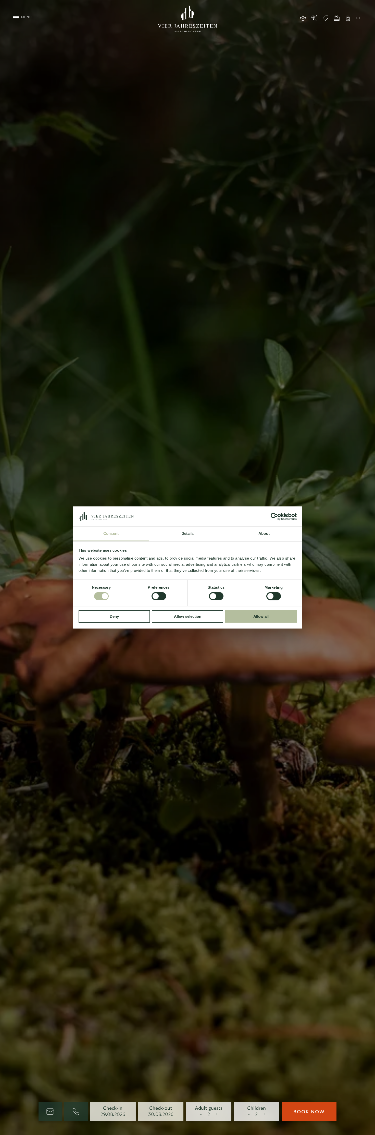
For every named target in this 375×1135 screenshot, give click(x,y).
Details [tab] (187, 533)
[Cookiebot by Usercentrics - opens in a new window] (274, 516)
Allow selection (187, 616)
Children (256, 1108)
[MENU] (16, 17)
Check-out (160, 1108)
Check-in (112, 1108)
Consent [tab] (111, 533)
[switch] (159, 596)
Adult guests (208, 1108)
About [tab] (264, 533)
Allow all (261, 616)
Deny (114, 616)
